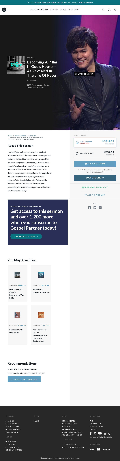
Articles (66, 427)
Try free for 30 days (26, 236)
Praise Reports (69, 429)
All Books (10, 444)
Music (36, 421)
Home (10, 135)
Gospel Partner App (39, 10)
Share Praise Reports (72, 432)
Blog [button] (77, 10)
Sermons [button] (54, 10)
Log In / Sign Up (69, 444)
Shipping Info (96, 427)
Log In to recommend (24, 379)
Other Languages (14, 450)
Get (96, 164)
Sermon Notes (68, 421)
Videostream (20, 135)
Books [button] (63, 10)
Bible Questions (69, 424)
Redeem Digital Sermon (73, 447)
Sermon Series (12, 424)
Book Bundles (12, 447)
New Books (11, 442)
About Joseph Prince (72, 435)
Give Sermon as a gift (96, 187)
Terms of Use (74, 458)
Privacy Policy (65, 458)
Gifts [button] (70, 10)
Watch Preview (86, 74)
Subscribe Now (95, 178)
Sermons (30, 58)
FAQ (91, 421)
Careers (94, 429)
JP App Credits (12, 427)
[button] (109, 10)
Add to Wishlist (96, 195)
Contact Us (95, 424)
